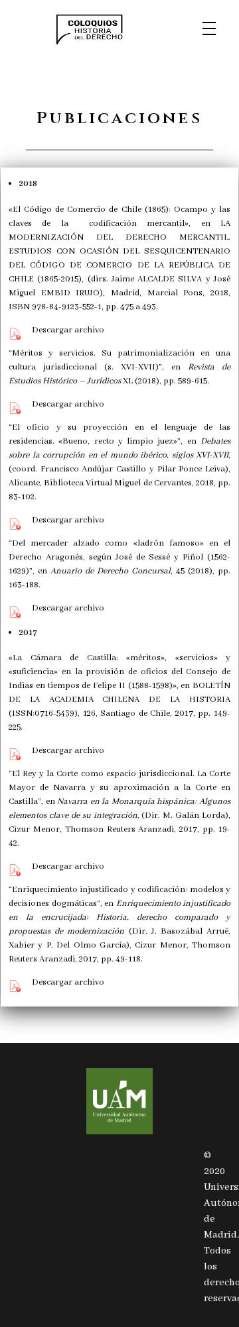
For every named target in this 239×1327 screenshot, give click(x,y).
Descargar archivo (68, 330)
